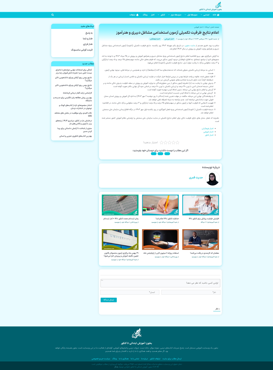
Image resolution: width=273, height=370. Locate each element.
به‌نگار (116, 367)
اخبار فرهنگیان (155, 39)
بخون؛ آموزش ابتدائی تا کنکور (210, 9)
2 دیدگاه (203, 222)
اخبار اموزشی (208, 131)
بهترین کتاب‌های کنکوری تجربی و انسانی (75, 136)
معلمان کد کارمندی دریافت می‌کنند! (204, 253)
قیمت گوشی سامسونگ (82, 50)
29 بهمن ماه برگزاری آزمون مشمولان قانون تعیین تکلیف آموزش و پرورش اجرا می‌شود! (121, 255)
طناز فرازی (88, 44)
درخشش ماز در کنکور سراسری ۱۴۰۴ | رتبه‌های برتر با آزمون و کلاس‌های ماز (74, 122)
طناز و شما (88, 38)
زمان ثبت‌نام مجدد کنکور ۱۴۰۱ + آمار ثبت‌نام (121, 218)
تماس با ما (135, 358)
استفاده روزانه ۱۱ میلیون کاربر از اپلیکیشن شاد (161, 253)
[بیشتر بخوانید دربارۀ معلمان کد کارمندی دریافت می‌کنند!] (200, 239)
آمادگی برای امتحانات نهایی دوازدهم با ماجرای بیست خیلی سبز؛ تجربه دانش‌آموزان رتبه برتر (74, 71)
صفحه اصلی (214, 27)
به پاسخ (89, 33)
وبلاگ (207, 27)
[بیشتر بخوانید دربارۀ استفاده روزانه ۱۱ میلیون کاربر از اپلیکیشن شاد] (160, 239)
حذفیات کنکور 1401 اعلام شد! (167, 218)
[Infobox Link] (136, 341)
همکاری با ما (124, 358)
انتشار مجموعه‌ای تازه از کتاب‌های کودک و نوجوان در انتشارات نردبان (75, 107)
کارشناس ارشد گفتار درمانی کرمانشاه (77, 93)
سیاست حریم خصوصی (101, 358)
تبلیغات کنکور (155, 358)
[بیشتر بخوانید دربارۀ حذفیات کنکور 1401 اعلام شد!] (160, 204)
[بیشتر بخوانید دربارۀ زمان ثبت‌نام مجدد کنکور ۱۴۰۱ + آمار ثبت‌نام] (120, 204)
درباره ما (144, 358)
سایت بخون (190, 45)
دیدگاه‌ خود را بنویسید (185, 39)
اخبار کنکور (209, 135)
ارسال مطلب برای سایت (171, 358)
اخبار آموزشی (198, 27)
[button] (202, 15)
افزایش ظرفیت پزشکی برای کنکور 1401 (204, 218)
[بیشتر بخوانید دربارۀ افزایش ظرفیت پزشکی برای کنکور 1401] (200, 204)
